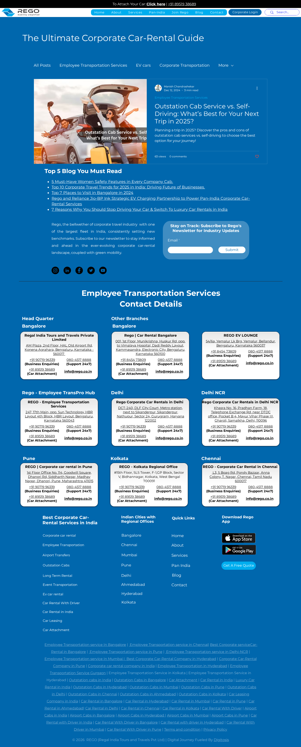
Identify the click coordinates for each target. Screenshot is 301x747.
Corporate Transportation (185, 65)
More (223, 65)
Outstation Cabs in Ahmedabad (148, 694)
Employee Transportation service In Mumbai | (85, 659)
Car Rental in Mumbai (190, 701)
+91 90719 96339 (42, 360)
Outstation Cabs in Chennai (92, 694)
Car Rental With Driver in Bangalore (126, 722)
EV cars (143, 65)
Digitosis (221, 740)
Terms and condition (182, 729)
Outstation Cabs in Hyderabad (100, 687)
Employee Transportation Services (93, 65)
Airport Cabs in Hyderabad (141, 715)
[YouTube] (103, 270)
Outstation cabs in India (90, 680)
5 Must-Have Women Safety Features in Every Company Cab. (112, 181)
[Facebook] (79, 270)
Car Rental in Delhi (101, 708)
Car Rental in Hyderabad (147, 701)
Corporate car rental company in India (121, 666)
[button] (157, 12)
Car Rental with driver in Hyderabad (192, 722)
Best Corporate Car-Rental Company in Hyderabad (171, 659)
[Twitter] (91, 270)
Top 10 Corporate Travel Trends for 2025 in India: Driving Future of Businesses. (128, 187)
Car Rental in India (216, 680)
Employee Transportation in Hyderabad (192, 666)
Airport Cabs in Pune (230, 715)
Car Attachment (183, 680)
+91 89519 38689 (182, 4)
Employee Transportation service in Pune (125, 652)
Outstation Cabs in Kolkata (202, 694)
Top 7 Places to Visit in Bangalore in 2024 (92, 192)
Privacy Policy (215, 729)
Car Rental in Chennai (140, 708)
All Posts (42, 65)
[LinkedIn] (67, 270)
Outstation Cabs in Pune (203, 687)
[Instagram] (55, 270)
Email (173, 240)
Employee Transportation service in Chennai (168, 645)
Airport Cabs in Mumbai (188, 715)
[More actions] (258, 88)
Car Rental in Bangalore (102, 701)
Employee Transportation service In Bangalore (85, 645)
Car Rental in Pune (229, 701)
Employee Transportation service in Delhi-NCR (206, 652)
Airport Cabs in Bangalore (92, 715)
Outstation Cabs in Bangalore (140, 680)
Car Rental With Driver (222, 708)
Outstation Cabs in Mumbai (154, 687)
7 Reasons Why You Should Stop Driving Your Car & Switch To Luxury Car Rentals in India (140, 209)
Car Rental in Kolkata (180, 708)
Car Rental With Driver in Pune (134, 729)
